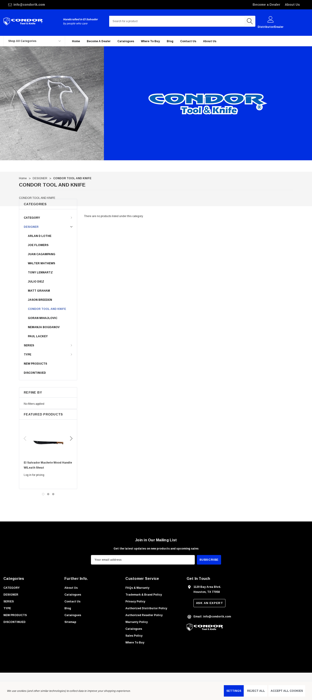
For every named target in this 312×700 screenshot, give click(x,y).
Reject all (256, 690)
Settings (233, 690)
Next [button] (71, 438)
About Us (292, 4)
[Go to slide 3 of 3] (53, 494)
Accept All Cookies (287, 690)
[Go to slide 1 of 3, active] (43, 494)
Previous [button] (25, 438)
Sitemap (70, 622)
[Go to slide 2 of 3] (48, 494)
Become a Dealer (266, 4)
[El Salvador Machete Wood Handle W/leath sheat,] (48, 441)
